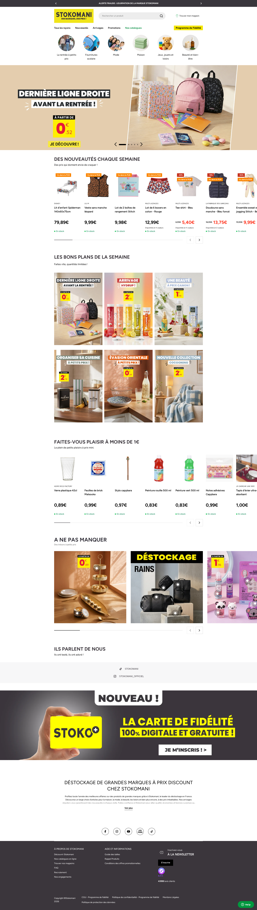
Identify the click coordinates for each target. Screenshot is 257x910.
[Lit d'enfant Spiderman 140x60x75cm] (68, 185)
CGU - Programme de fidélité (95, 897)
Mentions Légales (171, 897)
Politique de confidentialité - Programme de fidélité (135, 897)
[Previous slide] (115, 144)
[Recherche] (161, 16)
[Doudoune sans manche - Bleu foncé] (219, 185)
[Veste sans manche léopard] (98, 185)
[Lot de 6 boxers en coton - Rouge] (159, 185)
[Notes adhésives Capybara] (219, 468)
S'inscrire (165, 862)
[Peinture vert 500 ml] (189, 468)
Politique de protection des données (98, 902)
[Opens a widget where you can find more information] (246, 905)
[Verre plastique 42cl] (68, 468)
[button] (56, 3)
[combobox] (132, 15)
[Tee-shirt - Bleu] (189, 185)
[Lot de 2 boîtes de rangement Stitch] (128, 185)
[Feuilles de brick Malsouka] (98, 468)
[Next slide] (141, 144)
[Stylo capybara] (128, 468)
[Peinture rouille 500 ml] (159, 468)
